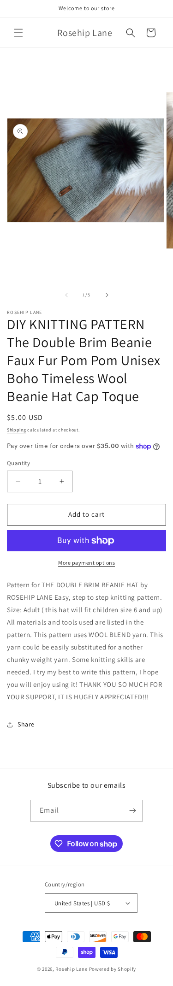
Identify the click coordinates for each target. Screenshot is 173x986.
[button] (18, 33)
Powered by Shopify (113, 969)
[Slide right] (107, 295)
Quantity (18, 463)
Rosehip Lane (71, 969)
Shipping (16, 430)
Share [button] (26, 724)
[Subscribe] (132, 810)
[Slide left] (66, 295)
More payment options (86, 562)
